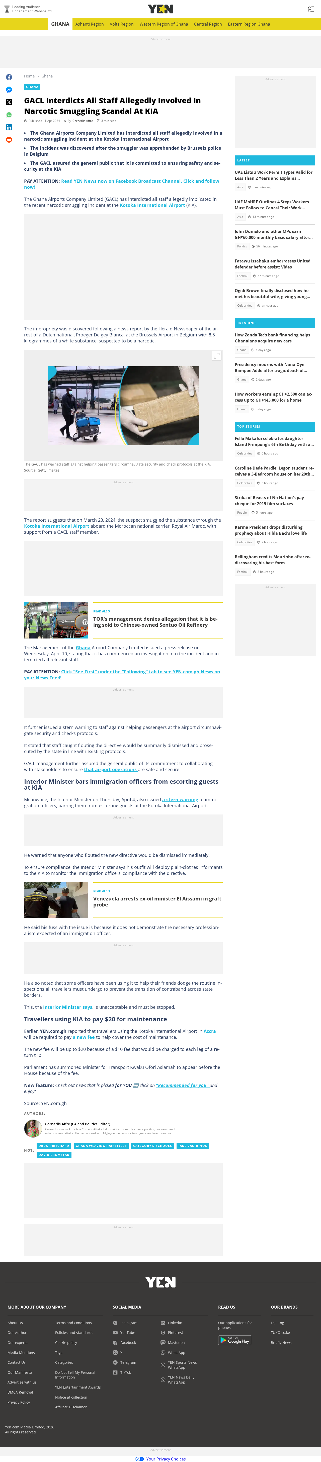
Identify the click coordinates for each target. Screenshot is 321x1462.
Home (29, 75)
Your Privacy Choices (166, 1459)
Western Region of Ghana (164, 24)
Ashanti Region (89, 24)
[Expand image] (216, 355)
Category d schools (152, 1146)
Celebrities (244, 305)
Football (242, 276)
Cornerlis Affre (82, 121)
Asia (240, 187)
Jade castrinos (193, 1146)
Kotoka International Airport (152, 205)
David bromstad (54, 1155)
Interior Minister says (67, 1007)
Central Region (208, 24)
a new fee (84, 1037)
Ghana (60, 24)
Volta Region (122, 24)
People (242, 512)
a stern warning (180, 799)
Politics (242, 246)
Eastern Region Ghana (249, 24)
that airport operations (111, 769)
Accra (210, 1031)
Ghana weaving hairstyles (101, 1146)
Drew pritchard (54, 1146)
